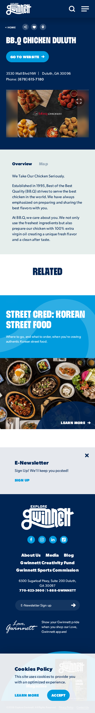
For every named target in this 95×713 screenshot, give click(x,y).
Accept (58, 695)
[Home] (18, 9)
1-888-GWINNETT (61, 590)
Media (52, 555)
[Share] (25, 27)
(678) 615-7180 (31, 79)
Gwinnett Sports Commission (47, 570)
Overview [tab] (22, 164)
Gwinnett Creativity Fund (47, 562)
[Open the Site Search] (72, 9)
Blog (69, 555)
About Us (31, 555)
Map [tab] (43, 164)
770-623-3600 (31, 590)
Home (10, 27)
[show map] (43, 27)
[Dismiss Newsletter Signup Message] (87, 455)
